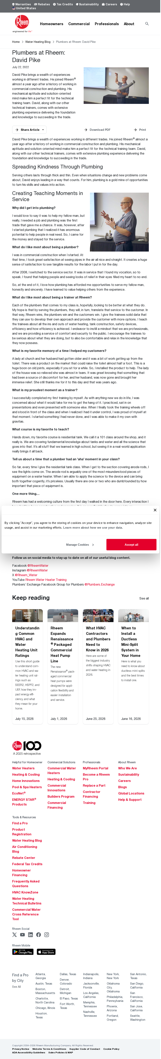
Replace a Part (94, 785)
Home (16, 41)
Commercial (79, 24)
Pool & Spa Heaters (27, 787)
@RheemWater (37, 565)
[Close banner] (155, 510)
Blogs (122, 787)
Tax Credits (65, 4)
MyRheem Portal (95, 768)
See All (16, 986)
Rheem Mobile (21, 945)
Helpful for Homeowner (27, 762)
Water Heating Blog (37, 41)
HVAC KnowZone (25, 892)
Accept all (131, 544)
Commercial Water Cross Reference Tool (26, 914)
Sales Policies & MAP (60, 1052)
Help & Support (130, 800)
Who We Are (127, 768)
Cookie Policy (111, 1048)
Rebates (44, 4)
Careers (111, 4)
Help (127, 4)
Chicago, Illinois (45, 1008)
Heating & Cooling (26, 774)
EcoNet (19, 793)
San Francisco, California (136, 996)
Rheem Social (20, 928)
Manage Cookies (77, 544)
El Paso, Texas (69, 998)
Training (89, 803)
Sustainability (89, 4)
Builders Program (61, 796)
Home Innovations (26, 781)
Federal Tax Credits (27, 864)
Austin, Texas (44, 983)
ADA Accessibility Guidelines (28, 1052)
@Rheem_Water (26, 575)
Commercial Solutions (61, 762)
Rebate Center (23, 858)
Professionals (107, 24)
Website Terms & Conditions (49, 1048)
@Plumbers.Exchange (100, 584)
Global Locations (131, 793)
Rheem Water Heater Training (46, 579)
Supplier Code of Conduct (84, 1048)
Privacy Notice (20, 1048)
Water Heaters (23, 768)
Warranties (23, 4)
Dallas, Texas (68, 974)
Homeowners (51, 24)
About (129, 24)
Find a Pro (20, 823)
